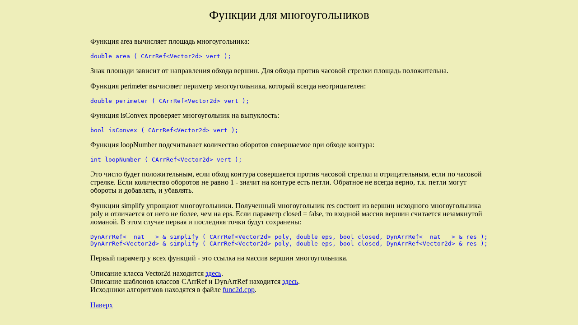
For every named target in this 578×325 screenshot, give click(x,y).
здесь (213, 273)
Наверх (101, 305)
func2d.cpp (239, 289)
